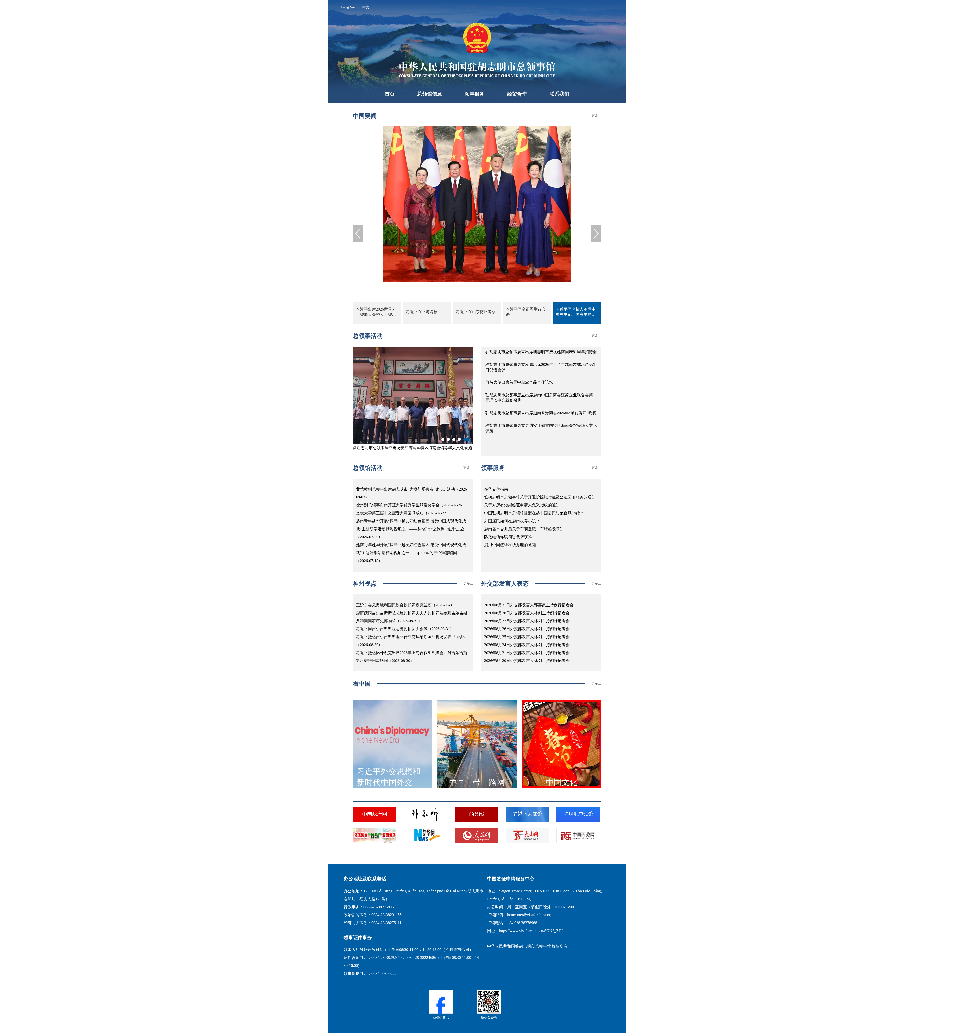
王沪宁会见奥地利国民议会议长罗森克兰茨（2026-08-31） (407, 605)
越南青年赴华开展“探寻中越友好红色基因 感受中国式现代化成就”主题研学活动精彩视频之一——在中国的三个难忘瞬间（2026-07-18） (411, 553)
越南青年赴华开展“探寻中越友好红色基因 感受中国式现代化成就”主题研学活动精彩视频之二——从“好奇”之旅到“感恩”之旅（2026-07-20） (411, 529)
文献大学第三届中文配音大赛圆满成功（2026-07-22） (403, 513)
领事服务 (474, 94)
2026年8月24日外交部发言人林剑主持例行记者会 (527, 645)
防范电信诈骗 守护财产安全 (508, 537)
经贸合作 (517, 94)
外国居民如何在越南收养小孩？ (512, 521)
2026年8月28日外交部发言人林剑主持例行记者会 (527, 613)
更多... (596, 116)
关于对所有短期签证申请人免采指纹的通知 (522, 505)
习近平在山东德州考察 (476, 312)
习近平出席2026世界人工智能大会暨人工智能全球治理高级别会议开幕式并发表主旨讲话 (376, 312)
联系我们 (559, 94)
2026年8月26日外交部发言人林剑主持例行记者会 (527, 629)
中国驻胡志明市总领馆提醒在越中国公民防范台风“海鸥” (533, 513)
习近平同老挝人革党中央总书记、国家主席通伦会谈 (576, 312)
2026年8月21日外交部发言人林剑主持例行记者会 (527, 653)
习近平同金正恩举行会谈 (526, 312)
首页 (390, 94)
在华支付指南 (496, 489)
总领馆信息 (429, 94)
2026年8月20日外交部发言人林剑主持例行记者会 (527, 661)
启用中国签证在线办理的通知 (510, 545)
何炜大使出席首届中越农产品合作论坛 (519, 382)
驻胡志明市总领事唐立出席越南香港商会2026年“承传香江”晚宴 (540, 413)
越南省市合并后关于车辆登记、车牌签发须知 (524, 529)
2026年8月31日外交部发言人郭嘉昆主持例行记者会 (529, 605)
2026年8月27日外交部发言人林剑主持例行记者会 (527, 621)
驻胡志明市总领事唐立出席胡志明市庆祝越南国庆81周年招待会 (541, 352)
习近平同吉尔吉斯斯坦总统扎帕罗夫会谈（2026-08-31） (405, 629)
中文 (365, 7)
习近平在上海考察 (422, 312)
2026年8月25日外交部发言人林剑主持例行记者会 (527, 637)
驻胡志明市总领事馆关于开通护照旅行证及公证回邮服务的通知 (540, 497)
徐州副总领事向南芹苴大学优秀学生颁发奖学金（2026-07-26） (411, 505)
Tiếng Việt (348, 7)
